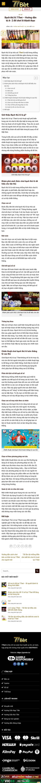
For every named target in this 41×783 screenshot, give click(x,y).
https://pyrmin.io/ (24, 653)
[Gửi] (37, 571)
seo (33, 26)
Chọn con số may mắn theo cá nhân (18, 102)
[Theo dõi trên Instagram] (18, 664)
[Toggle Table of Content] (34, 78)
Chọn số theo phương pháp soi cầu (17, 105)
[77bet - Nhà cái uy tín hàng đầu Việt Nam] (20, 3)
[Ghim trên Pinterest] (26, 546)
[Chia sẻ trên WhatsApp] (11, 546)
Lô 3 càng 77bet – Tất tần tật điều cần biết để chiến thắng (22, 609)
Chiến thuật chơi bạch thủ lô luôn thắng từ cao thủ (20, 98)
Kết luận (7, 110)
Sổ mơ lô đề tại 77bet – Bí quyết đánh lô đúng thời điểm (23, 584)
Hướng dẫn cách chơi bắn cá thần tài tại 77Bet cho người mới (11, 557)
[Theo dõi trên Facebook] (15, 664)
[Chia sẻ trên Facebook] (15, 546)
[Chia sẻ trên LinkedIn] (30, 546)
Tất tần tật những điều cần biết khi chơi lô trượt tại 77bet (30, 557)
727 (9, 601)
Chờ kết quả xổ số (12, 93)
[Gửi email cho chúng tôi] (26, 664)
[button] (3, 3)
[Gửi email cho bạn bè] (22, 546)
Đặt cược (10, 90)
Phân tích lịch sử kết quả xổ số (16, 100)
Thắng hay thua (12, 95)
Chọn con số (11, 88)
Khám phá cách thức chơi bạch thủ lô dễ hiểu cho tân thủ (20, 85)
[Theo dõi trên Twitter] (22, 664)
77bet (21, 53)
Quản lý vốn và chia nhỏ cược (16, 107)
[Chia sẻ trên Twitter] (18, 546)
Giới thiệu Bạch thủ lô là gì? (13, 81)
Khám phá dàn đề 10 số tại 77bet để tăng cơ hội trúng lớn (23, 593)
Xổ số (20, 14)
